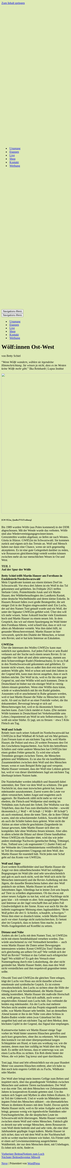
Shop (12, 158)
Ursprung (14, 148)
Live (12, 155)
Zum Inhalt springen (13, 3)
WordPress (33, 1163)
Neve (4, 1163)
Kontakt (14, 162)
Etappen (14, 151)
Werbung (14, 165)
